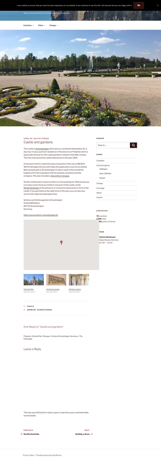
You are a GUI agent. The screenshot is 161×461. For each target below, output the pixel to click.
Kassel (102, 178)
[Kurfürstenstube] (56, 279)
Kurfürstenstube (52, 289)
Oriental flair (29, 289)
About (98, 193)
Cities (40, 25)
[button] (61, 243)
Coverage (100, 188)
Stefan (45, 138)
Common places (103, 165)
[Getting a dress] (79, 279)
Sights (30, 306)
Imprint (99, 197)
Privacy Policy (28, 455)
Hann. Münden (105, 173)
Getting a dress (75, 289)
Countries (27, 25)
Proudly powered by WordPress (49, 455)
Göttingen (103, 169)
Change (53, 25)
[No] (158, 5)
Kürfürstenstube (31, 188)
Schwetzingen (42, 149)
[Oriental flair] (34, 279)
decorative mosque (60, 176)
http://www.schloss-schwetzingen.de (41, 215)
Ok (138, 5)
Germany (31, 310)
